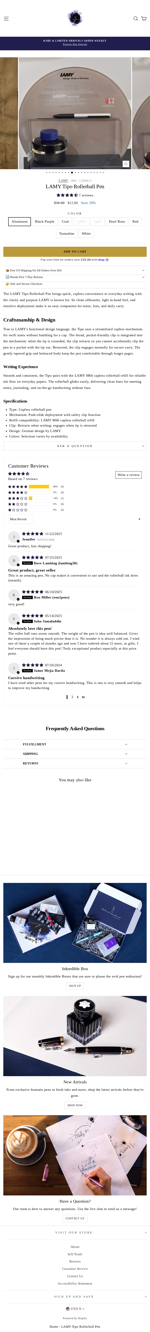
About (75, 1247)
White (86, 233)
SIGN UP (75, 985)
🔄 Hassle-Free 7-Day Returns (24, 277)
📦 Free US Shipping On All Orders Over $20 (34, 270)
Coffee (81, 221)
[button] (68, 195)
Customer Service (75, 1269)
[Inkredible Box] (75, 923)
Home (54, 1327)
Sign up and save (74, 1296)
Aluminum (20, 221)
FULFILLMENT (34, 744)
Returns (75, 1261)
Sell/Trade (75, 1254)
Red (135, 221)
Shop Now (75, 1105)
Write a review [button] (129, 475)
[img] (33, 534)
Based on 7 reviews (23, 479)
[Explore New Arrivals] (75, 43)
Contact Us (75, 1218)
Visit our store (74, 1232)
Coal (65, 221)
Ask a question (75, 446)
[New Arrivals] (75, 1036)
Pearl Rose (117, 221)
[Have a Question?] (75, 1155)
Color (75, 213)
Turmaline (66, 233)
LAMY (63, 180)
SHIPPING (30, 753)
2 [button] (72, 697)
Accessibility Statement (75, 1283)
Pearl (97, 221)
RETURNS (30, 763)
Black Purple (44, 221)
